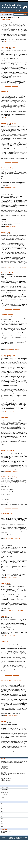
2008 (2, 826)
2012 (2, 819)
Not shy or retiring (4, 795)
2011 (2, 821)
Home (2, 14)
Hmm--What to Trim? (7, 273)
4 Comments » (24, 267)
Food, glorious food (4, 789)
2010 (2, 823)
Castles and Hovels (4, 787)
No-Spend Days (4, 794)
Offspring (2, 797)
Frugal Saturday (5, 583)
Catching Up (4, 91)
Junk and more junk (4, 792)
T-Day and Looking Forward (8, 123)
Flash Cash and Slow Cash (8, 544)
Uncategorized (3, 799)
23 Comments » (15, 187)
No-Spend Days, (8, 267)
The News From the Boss (8, 355)
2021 (2, 805)
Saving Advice (17, 838)
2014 (2, 816)
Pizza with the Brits (6, 513)
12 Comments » (16, 309)
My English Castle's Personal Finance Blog (18, 837)
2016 (2, 813)
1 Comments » (15, 41)
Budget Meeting (5, 232)
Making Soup (4, 417)
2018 (2, 810)
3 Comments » (15, 86)
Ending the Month (6, 19)
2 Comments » (17, 444)
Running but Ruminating (8, 47)
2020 (2, 806)
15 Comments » (16, 411)
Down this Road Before (7, 450)
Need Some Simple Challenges (9, 477)
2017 (2, 811)
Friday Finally (4, 616)
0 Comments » (15, 117)
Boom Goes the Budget (7, 167)
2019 (2, 808)
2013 (2, 818)
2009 (2, 824)
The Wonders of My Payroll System (11, 680)
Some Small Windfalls (7, 314)
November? (4, 721)
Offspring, (7, 610)
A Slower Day (4, 193)
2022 (2, 803)
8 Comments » (17, 751)
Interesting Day (5, 641)
